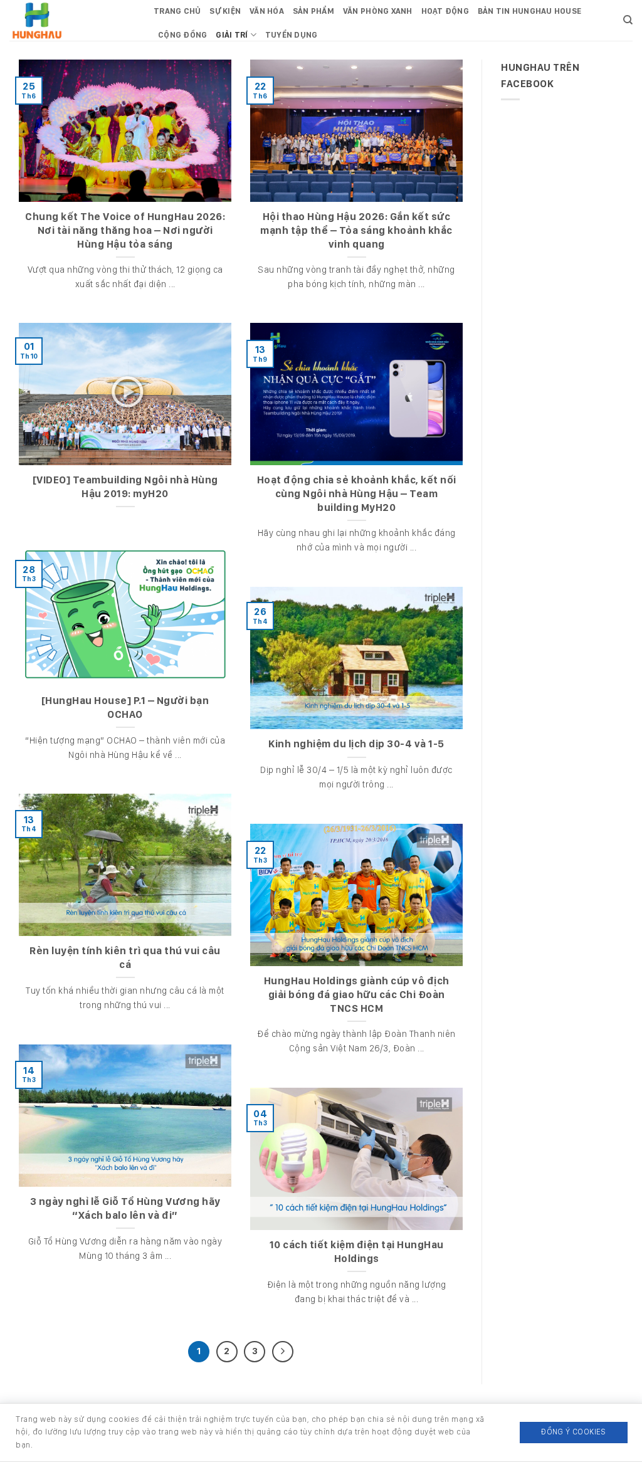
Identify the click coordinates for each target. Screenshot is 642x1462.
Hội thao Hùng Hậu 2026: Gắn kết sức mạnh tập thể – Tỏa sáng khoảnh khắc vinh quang (356, 230)
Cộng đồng (182, 34)
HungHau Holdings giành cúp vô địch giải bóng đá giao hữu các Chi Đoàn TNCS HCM (357, 994)
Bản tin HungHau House (529, 11)
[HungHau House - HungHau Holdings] (72, 20)
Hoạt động (445, 11)
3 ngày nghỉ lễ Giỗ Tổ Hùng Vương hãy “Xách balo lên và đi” (125, 1208)
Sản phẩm (313, 11)
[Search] (628, 20)
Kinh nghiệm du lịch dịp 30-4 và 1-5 (356, 743)
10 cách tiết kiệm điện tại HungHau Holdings (357, 1251)
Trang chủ (177, 11)
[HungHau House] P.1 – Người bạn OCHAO (125, 707)
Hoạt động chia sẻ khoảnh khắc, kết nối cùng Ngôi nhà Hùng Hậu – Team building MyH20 (356, 493)
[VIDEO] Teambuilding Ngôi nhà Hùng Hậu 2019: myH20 (125, 486)
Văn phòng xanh (378, 11)
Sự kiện (225, 11)
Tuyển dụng (291, 34)
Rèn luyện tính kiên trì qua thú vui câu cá (125, 957)
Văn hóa (267, 11)
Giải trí (232, 34)
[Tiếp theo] (282, 1351)
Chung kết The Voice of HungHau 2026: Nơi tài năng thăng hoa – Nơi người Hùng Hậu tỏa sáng (125, 230)
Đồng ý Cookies (573, 1431)
